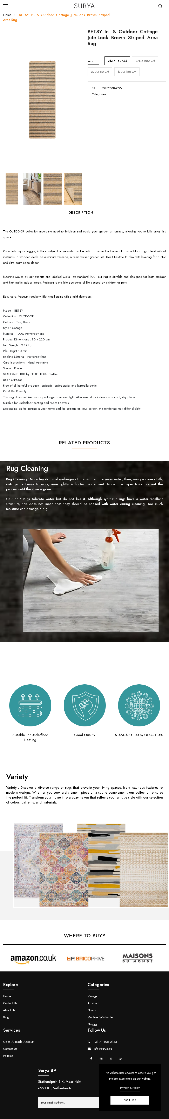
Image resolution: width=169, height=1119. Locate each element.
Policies (8, 1055)
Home (7, 15)
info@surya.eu (102, 1048)
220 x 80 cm (100, 72)
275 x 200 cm (145, 61)
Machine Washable (100, 1017)
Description (81, 212)
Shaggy (92, 1024)
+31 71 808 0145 (104, 1041)
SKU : (96, 88)
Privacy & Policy (130, 1088)
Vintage (92, 996)
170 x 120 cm (127, 72)
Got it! (129, 1100)
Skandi (92, 1010)
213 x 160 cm (117, 61)
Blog (6, 1017)
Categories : (100, 94)
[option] (42, 100)
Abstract (93, 1003)
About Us (9, 1010)
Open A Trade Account (18, 1041)
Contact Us (10, 1003)
